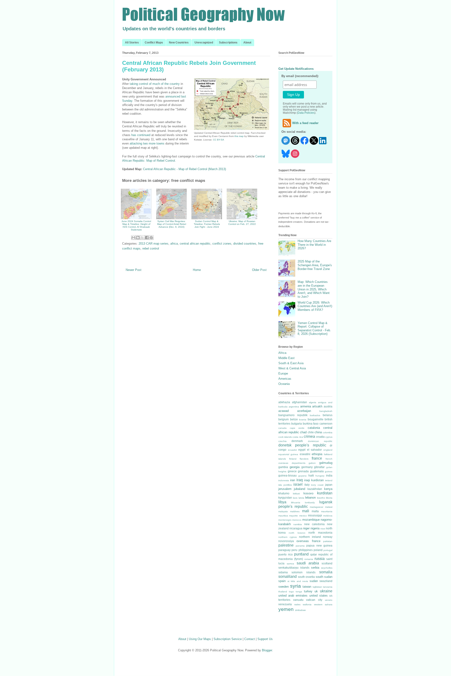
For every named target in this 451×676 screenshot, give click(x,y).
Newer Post (133, 270)
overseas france (308, 541)
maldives (294, 511)
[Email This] (133, 237)
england (327, 450)
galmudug (325, 463)
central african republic (195, 243)
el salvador (314, 449)
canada (282, 428)
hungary (319, 475)
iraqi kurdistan (314, 480)
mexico (303, 515)
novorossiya (286, 541)
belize (294, 419)
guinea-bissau (287, 475)
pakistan (327, 541)
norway (327, 536)
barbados (315, 415)
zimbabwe (300, 610)
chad (303, 432)
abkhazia (284, 402)
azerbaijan (304, 411)
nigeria (315, 528)
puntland (301, 554)
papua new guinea (319, 545)
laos (295, 497)
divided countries (244, 243)
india (329, 475)
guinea (328, 471)
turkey (308, 591)
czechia (282, 441)
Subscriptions (228, 42)
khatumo (283, 493)
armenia (305, 406)
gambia (283, 467)
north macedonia (320, 532)
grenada (303, 471)
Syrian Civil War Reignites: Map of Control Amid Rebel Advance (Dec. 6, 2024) (171, 224)
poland (318, 549)
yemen (286, 609)
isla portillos (285, 485)
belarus (327, 415)
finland (292, 458)
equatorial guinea (288, 454)
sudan (314, 581)
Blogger (267, 650)
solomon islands (303, 572)
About (247, 42)
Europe (283, 373)
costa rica (297, 437)
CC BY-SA (218, 139)
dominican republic (320, 441)
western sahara (323, 604)
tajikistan (317, 587)
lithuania (295, 502)
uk (316, 591)
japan (328, 484)
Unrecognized (203, 42)
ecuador (292, 450)
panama (300, 545)
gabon (312, 463)
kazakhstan (314, 488)
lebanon (310, 497)
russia (320, 559)
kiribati (296, 493)
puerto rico (285, 554)
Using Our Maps (200, 639)
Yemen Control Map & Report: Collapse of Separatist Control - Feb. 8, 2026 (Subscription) (314, 328)
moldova (327, 515)
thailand (282, 591)
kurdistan (324, 493)
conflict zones (221, 243)
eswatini (305, 454)
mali (305, 511)
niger (306, 528)
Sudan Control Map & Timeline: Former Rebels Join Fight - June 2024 (207, 224)
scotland (327, 563)
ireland (328, 480)
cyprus (328, 437)
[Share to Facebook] (146, 237)
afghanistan (299, 402)
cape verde (297, 428)
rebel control (150, 248)
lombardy (310, 502)
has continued (140, 135)
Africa (282, 353)
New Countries (179, 42)
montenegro (285, 520)
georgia (294, 467)
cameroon (325, 423)
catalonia (314, 428)
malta (315, 511)
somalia (325, 572)
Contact (249, 639)
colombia (327, 432)
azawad (283, 411)
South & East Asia (290, 363)
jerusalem (285, 489)
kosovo (308, 493)
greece (292, 471)
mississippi (315, 515)
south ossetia (306, 576)
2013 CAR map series (153, 243)
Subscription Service (228, 639)
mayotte (293, 515)
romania (308, 559)
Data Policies (306, 112)
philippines (306, 549)
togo (291, 591)
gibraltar (319, 467)
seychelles (326, 568)
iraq (299, 480)
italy (307, 484)
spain (282, 581)
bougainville (315, 419)
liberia (329, 497)
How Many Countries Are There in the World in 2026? (314, 244)
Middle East (286, 358)
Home (197, 270)
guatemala (317, 471)
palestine (286, 545)
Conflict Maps (154, 42)
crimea (309, 436)
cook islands (285, 437)
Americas (284, 378)
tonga (299, 591)
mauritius (283, 515)
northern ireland (310, 536)
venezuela (285, 604)
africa (174, 243)
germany (307, 467)
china (318, 432)
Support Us (265, 639)
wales (297, 604)
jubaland (299, 489)
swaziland (325, 580)
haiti (311, 475)
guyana (302, 475)
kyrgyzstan (285, 497)
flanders (304, 458)
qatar (313, 554)
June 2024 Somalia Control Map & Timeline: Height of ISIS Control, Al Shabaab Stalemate (136, 225)
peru (294, 549)
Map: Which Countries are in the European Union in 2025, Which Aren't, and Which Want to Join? (314, 289)
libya (282, 502)
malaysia (283, 511)
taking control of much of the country (155, 84)
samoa (290, 563)
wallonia (307, 604)
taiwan (307, 586)
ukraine (326, 591)
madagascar (316, 507)
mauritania (326, 511)
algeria (312, 402)
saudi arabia (308, 563)
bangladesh (325, 411)
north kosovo (297, 532)
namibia (297, 524)
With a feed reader (305, 123)
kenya (328, 489)
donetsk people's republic (302, 445)
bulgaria (296, 423)
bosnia (302, 419)
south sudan (324, 576)
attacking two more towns (147, 143)
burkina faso (311, 423)
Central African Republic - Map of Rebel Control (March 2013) (184, 169)
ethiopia (317, 454)
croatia (320, 436)
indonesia (283, 480)
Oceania (284, 384)
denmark (297, 440)
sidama (283, 572)
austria (328, 406)
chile (311, 432)
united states (318, 595)
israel (298, 484)
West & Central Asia (292, 368)
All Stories (132, 42)
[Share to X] (142, 237)
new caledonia (314, 524)
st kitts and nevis (298, 581)
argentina (294, 406)
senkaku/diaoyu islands (293, 567)
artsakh (317, 406)
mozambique (311, 519)
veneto (328, 600)
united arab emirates (292, 595)
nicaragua (295, 528)
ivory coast (317, 485)
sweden (283, 586)
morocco (296, 520)
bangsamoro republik (292, 415)
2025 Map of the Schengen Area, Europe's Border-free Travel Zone (315, 265)
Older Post (259, 270)
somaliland (287, 576)
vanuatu (298, 599)
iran (292, 480)
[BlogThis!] (138, 237)
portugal (327, 550)
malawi (328, 507)
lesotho (321, 497)
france (317, 458)
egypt (301, 449)
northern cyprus (287, 537)
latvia (301, 497)
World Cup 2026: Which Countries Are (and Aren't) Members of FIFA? (315, 306)
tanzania (327, 587)
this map (239, 136)
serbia (315, 567)
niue (322, 528)
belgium (283, 419)
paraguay (284, 549)
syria (295, 586)
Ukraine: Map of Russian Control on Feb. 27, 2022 (242, 222)
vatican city (314, 599)
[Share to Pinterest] (151, 237)
